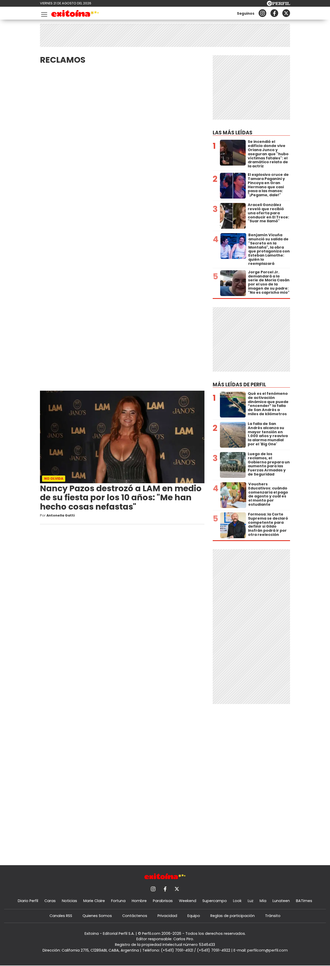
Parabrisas (163, 900)
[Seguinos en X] (286, 13)
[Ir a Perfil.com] (278, 4)
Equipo (193, 915)
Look (237, 900)
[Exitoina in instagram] (262, 13)
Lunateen (281, 900)
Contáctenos (134, 915)
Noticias (69, 900)
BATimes (304, 900)
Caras (50, 900)
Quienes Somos (97, 915)
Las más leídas (232, 132)
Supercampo (214, 900)
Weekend (187, 900)
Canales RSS (61, 915)
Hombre (139, 900)
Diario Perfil (28, 900)
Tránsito (272, 915)
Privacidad (167, 915)
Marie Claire (94, 900)
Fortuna (118, 900)
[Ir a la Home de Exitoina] (75, 14)
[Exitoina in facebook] (274, 13)
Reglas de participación (232, 915)
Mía (263, 900)
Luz (250, 900)
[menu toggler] (43, 13)
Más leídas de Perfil (239, 384)
